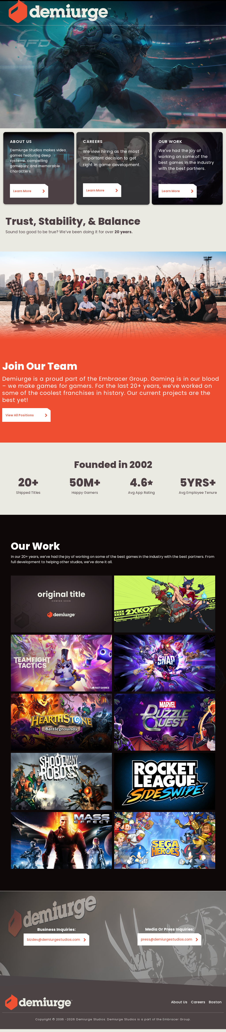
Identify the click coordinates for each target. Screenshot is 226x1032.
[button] (164, 11)
